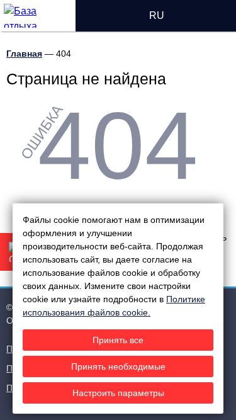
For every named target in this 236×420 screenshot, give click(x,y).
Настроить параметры (118, 393)
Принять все (118, 340)
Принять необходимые (118, 366)
